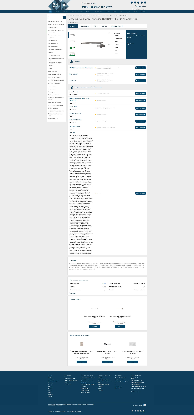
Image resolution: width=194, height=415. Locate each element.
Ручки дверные (52, 71)
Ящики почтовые (53, 118)
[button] (109, 33)
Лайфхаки (50, 394)
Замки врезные (52, 40)
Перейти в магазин (140, 67)
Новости (50, 388)
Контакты (50, 396)
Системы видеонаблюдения (56, 80)
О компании (51, 379)
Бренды (50, 377)
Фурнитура (51, 92)
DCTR (111, 15)
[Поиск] (64, 17)
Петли (50, 68)
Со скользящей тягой (102, 15)
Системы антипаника (54, 77)
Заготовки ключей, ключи (55, 34)
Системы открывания (54, 83)
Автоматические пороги (55, 21)
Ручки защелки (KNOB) (54, 74)
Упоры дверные (52, 89)
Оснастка (50, 65)
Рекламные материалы (53, 381)
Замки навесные (53, 43)
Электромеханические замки (56, 111)
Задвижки (51, 37)
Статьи (49, 390)
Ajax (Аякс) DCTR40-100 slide (121, 15)
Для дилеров (68, 375)
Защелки (50, 52)
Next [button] (144, 350)
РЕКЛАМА (100, 390)
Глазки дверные (52, 27)
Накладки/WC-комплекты (55, 62)
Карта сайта (68, 384)
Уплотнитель (51, 86)
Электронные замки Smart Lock (55, 114)
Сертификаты (51, 384)
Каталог (75, 15)
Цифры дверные (53, 108)
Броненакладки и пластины (56, 24)
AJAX (104, 283)
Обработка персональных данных (71, 381)
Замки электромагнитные (55, 49)
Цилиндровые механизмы (55, 105)
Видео (49, 392)
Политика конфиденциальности (70, 377)
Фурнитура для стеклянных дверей (56, 98)
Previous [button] (70, 350)
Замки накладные (53, 46)
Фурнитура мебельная (54, 102)
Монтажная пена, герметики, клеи (56, 58)
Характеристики (84, 26)
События (50, 386)
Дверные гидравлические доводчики (56, 31)
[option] (72, 35)
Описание (72, 26)
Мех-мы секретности (54, 55)
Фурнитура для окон (53, 94)
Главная (70, 15)
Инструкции (51, 383)
